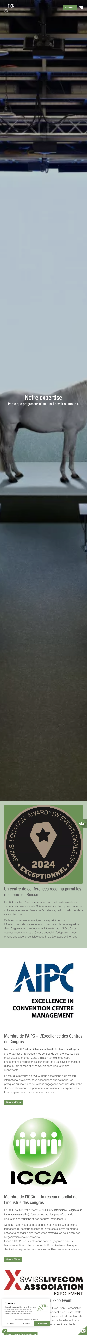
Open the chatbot (82, 1330)
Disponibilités (70, 7)
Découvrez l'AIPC (12, 1102)
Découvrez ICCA (11, 1259)
